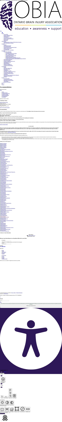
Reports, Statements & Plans (8, 35)
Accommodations (4, 96)
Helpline (5, 44)
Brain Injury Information (7, 51)
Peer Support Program (7, 46)
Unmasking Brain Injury (7, 70)
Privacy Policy (6, 39)
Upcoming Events (6, 78)
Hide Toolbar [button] (2, 373)
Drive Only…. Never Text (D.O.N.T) (9, 71)
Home (3, 250)
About (3, 33)
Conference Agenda (5, 94)
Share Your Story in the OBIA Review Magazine (11, 75)
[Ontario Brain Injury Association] (31, 30)
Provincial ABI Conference (8, 79)
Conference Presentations (6, 93)
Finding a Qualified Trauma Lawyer (9, 61)
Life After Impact (6, 49)
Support (3, 253)
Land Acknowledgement (7, 37)
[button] (0, 307)
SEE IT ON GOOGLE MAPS (4, 107)
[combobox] (31, 305)
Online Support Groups (7, 45)
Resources (3, 50)
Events (3, 77)
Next (1, 302)
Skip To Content (2, 412)
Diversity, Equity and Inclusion (8, 38)
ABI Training (4, 41)
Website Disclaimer (19, 292)
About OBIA (6, 34)
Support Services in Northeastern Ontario (10, 47)
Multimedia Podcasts (7, 63)
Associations (4, 97)
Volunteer (5, 76)
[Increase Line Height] (1, 383)
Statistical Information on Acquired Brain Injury (13, 57)
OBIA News (6, 40)
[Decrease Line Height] (1, 387)
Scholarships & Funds (7, 62)
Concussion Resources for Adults (11, 55)
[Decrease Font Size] (1, 375)
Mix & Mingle (6, 81)
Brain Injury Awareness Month (8, 80)
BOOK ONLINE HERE (4, 124)
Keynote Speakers (5, 92)
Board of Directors (7, 36)
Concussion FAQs (8, 52)
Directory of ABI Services (8, 64)
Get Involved (4, 66)
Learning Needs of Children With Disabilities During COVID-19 (16, 58)
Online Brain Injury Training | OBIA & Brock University (12, 42)
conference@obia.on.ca (31, 235)
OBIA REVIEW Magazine (8, 59)
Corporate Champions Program (8, 73)
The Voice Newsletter (7, 60)
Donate (5, 67)
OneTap (5, 371)
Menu (1, 90)
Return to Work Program (7, 48)
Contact (3, 257)
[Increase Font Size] (1, 372)
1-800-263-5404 (7, 0)
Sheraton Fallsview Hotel (4, 102)
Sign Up (1, 245)
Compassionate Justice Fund (8, 72)
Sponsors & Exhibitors (5, 95)
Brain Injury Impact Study (8, 68)
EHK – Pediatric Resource (10, 54)
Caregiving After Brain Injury (8, 65)
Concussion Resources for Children (11, 53)
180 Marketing (6, 293)
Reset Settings (2, 413)
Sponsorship (6, 74)
